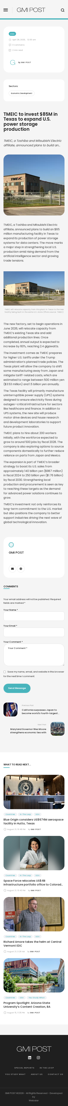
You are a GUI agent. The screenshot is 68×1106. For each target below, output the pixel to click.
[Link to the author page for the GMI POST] (13, 62)
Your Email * (10, 625)
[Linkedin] (29, 1057)
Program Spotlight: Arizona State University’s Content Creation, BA (26, 1005)
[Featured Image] (34, 792)
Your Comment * (13, 642)
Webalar (34, 1100)
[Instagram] (38, 1057)
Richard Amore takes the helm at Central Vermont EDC (32, 944)
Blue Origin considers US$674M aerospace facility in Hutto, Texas (33, 821)
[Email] (12, 568)
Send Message (17, 688)
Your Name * (10, 610)
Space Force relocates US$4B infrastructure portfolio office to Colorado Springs (33, 884)
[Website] (21, 568)
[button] (5, 10)
